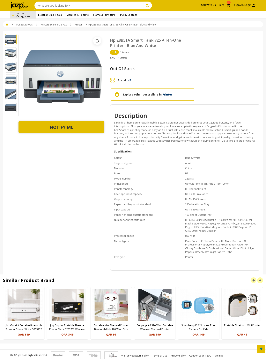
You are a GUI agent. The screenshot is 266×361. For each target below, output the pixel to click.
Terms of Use (159, 355)
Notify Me (61, 127)
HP (129, 80)
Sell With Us (208, 5)
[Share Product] (97, 41)
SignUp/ (239, 5)
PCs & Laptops (24, 24)
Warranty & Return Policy (135, 355)
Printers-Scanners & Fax (54, 24)
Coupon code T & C (200, 355)
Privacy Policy (178, 355)
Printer (78, 24)
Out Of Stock (122, 68)
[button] (7, 25)
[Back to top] (261, 349)
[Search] (147, 5)
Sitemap (219, 355)
